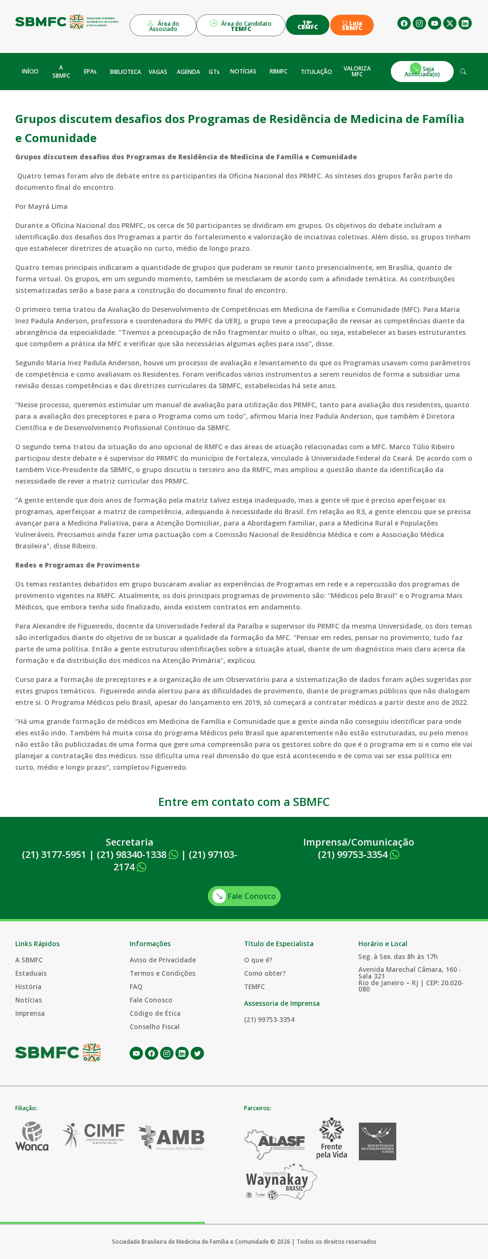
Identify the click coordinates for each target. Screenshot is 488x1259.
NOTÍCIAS (243, 71)
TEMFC (254, 986)
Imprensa (30, 1013)
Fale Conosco (251, 896)
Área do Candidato (246, 26)
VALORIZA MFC (357, 71)
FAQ (136, 986)
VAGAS (158, 72)
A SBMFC (61, 71)
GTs (214, 72)
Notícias (28, 999)
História (28, 986)
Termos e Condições (162, 973)
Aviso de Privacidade (163, 959)
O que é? (258, 959)
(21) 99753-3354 (354, 854)
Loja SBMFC (352, 25)
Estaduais (31, 973)
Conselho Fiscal (155, 1026)
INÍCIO (30, 71)
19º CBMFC (307, 25)
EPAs (90, 71)
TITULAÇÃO (316, 72)
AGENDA (188, 72)
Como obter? (265, 973)
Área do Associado (164, 26)
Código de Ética (155, 1013)
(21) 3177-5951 (54, 854)
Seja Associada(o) (422, 71)
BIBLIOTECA (125, 72)
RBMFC (278, 71)
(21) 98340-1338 (133, 854)
